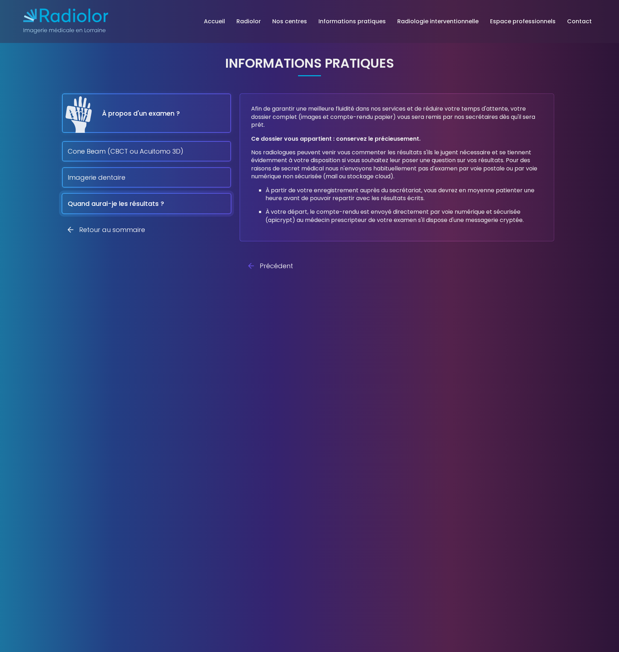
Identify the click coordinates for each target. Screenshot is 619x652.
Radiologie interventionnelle (438, 21)
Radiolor (248, 21)
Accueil (214, 21)
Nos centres (289, 21)
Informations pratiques (352, 21)
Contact (579, 21)
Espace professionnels (523, 21)
